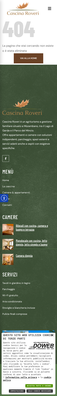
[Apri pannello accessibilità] (4, 198)
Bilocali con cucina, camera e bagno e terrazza (32, 227)
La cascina (8, 186)
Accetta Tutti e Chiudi (39, 386)
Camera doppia (24, 255)
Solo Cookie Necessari (39, 391)
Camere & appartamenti (16, 192)
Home (5, 180)
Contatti (7, 205)
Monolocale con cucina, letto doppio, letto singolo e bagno (31, 242)
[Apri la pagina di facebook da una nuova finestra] (5, 158)
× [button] (52, 335)
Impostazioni (17, 391)
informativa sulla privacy (21, 377)
